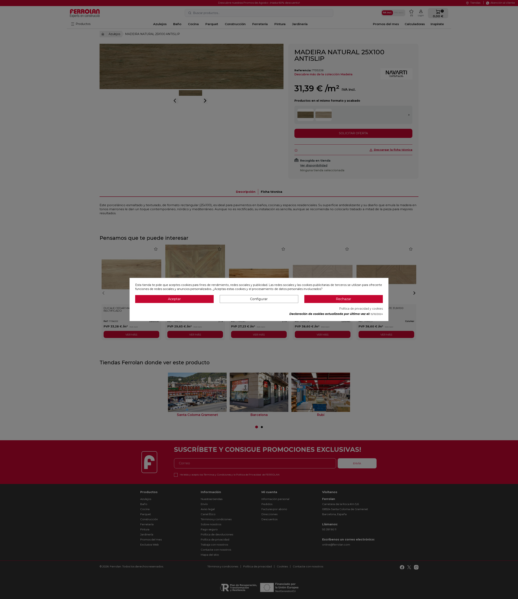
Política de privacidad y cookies (361, 308)
